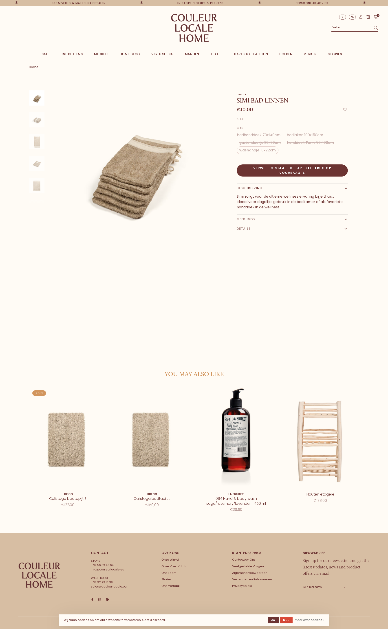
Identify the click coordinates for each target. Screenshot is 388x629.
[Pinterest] (107, 600)
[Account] (361, 18)
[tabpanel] (132, 167)
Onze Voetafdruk (173, 566)
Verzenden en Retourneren (252, 579)
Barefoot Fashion (251, 54)
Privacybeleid (242, 586)
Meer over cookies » (309, 620)
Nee (286, 620)
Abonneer (344, 587)
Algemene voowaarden (249, 573)
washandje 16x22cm (257, 150)
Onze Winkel (170, 559)
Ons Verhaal (170, 586)
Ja (273, 620)
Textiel (216, 54)
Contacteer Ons (244, 559)
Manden (192, 54)
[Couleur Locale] (39, 575)
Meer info (246, 219)
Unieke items (71, 54)
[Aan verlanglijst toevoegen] (345, 110)
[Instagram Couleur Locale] (99, 600)
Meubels (101, 54)
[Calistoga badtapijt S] (67, 438)
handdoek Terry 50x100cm (310, 142)
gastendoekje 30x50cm (260, 142)
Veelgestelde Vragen (248, 566)
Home (33, 67)
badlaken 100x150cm (305, 135)
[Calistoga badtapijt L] (152, 438)
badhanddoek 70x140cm (258, 135)
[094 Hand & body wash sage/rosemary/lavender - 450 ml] (236, 438)
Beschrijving (249, 188)
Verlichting (162, 54)
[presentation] (37, 97)
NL (352, 17)
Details (244, 228)
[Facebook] (92, 600)
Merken (310, 54)
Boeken (285, 54)
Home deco (130, 54)
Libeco (241, 94)
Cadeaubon (368, 17)
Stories (335, 54)
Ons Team (168, 573)
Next (41, 133)
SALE (45, 54)
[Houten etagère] (320, 438)
